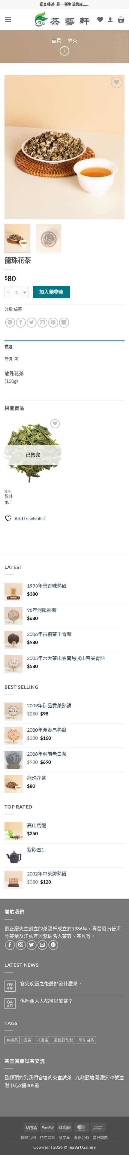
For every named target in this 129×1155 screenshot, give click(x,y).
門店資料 (47, 1137)
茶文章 (64, 1137)
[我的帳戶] (110, 19)
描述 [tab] (8, 346)
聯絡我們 (81, 1137)
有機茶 (12, 1040)
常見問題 (100, 1137)
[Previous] (14, 147)
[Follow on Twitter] (32, 945)
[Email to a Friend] (42, 323)
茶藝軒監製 (63, 1040)
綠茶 (72, 40)
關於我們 (28, 1137)
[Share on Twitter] (32, 323)
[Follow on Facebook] (10, 945)
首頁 (56, 40)
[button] (8, 19)
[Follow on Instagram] (21, 945)
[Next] (114, 147)
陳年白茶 (86, 1040)
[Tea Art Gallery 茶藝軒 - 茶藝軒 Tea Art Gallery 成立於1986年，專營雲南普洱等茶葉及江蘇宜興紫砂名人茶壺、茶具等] (63, 20)
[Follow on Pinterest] (53, 945)
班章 (27, 1040)
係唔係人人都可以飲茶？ (46, 1001)
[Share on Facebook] (21, 323)
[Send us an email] (42, 945)
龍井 (8, 496)
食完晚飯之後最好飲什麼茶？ (51, 983)
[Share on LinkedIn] (64, 323)
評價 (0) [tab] (11, 358)
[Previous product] (64, 51)
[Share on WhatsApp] (10, 323)
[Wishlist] (100, 19)
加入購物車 (51, 292)
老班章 (42, 1040)
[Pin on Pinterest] (53, 323)
